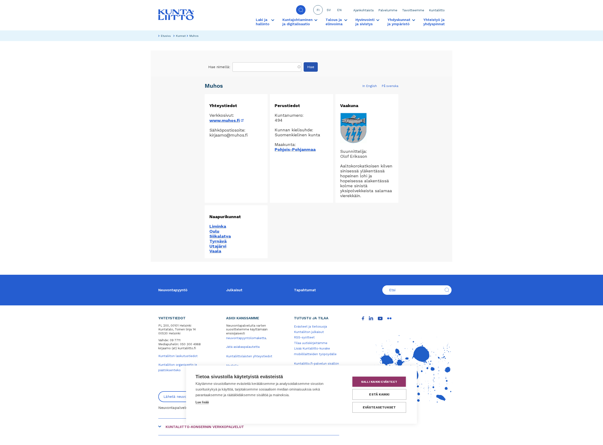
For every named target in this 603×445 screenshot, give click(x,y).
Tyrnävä (218, 241)
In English (369, 86)
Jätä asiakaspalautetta (243, 347)
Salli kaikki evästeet (379, 381)
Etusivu (166, 35)
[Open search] (301, 10)
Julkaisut (234, 290)
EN (339, 10)
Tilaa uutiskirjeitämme (310, 343)
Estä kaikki (379, 394)
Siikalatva (220, 236)
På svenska (390, 86)
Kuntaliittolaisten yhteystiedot (249, 356)
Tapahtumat (305, 290)
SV (329, 10)
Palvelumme (387, 10)
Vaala (215, 251)
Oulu (214, 231)
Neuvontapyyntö (172, 290)
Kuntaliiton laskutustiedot (178, 356)
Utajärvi (217, 246)
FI (318, 10)
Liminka (217, 226)
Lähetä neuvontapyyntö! (184, 397)
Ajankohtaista (363, 10)
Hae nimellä (218, 67)
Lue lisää (202, 402)
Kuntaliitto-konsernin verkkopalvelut (205, 427)
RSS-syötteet (304, 337)
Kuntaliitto (437, 10)
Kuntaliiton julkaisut (309, 332)
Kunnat (181, 35)
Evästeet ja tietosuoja (310, 326)
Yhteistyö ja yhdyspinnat (434, 22)
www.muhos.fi (226, 120)
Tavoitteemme (413, 10)
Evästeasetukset (379, 407)
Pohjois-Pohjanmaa (295, 149)
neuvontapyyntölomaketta (246, 338)
